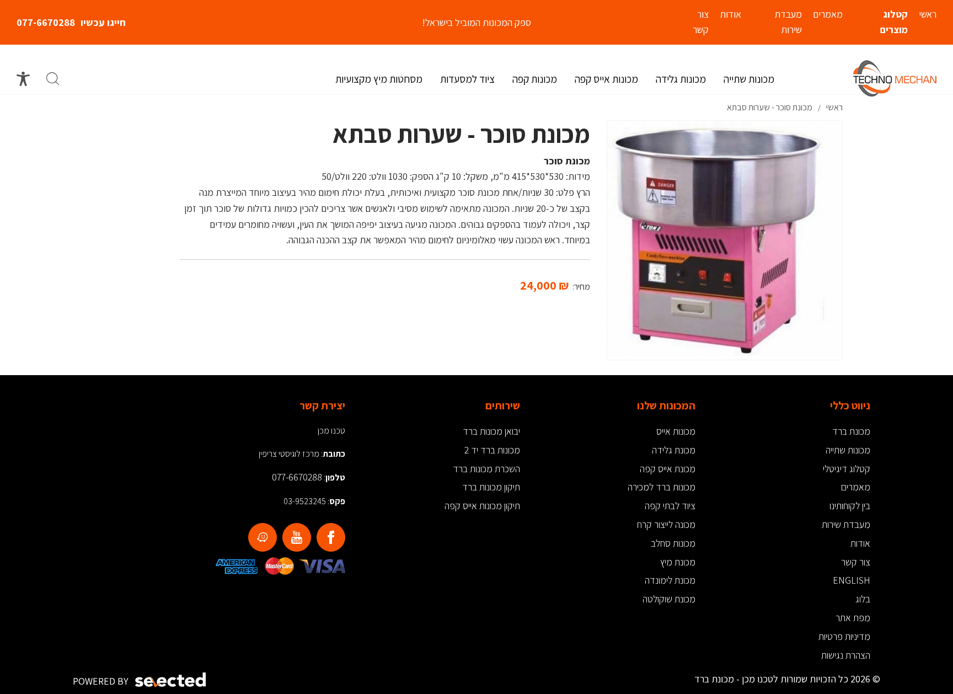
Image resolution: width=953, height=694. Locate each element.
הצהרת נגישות (845, 655)
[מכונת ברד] (894, 78)
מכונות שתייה (848, 450)
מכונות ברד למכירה (661, 487)
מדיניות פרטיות (844, 636)
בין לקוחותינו (849, 505)
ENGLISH (851, 580)
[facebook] (331, 537)
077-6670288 (46, 22)
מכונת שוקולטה (669, 598)
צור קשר (855, 562)
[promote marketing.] (171, 679)
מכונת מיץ (677, 562)
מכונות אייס (675, 431)
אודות (860, 543)
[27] (724, 238)
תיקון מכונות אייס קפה (482, 505)
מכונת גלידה (673, 450)
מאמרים (855, 487)
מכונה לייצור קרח (666, 524)
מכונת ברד (851, 431)
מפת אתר (853, 617)
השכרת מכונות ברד (486, 468)
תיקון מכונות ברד (491, 487)
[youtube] (296, 537)
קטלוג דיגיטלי (846, 468)
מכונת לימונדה (670, 580)
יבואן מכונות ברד (491, 431)
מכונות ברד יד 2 (492, 450)
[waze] (262, 537)
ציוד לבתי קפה (670, 505)
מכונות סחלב (673, 543)
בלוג (862, 598)
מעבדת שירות (846, 524)
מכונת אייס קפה (667, 468)
